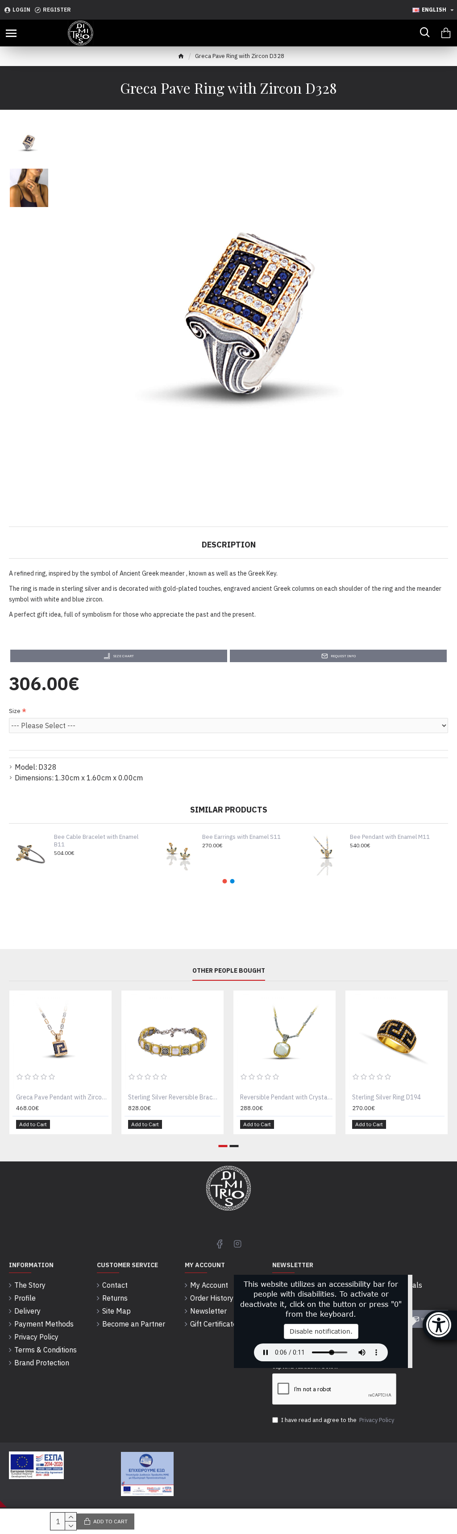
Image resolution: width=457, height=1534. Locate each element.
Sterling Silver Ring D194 (386, 1097)
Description (229, 544)
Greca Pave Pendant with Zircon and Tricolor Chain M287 (62, 1097)
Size (15, 711)
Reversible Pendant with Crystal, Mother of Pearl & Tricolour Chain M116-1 (286, 1097)
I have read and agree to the (337, 1420)
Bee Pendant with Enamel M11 (390, 837)
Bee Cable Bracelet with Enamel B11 (96, 840)
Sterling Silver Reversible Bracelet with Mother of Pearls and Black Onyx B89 (174, 1097)
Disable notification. (321, 1331)
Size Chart (123, 656)
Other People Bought (228, 970)
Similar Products (228, 809)
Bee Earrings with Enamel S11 (241, 837)
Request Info (343, 656)
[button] (225, 881)
